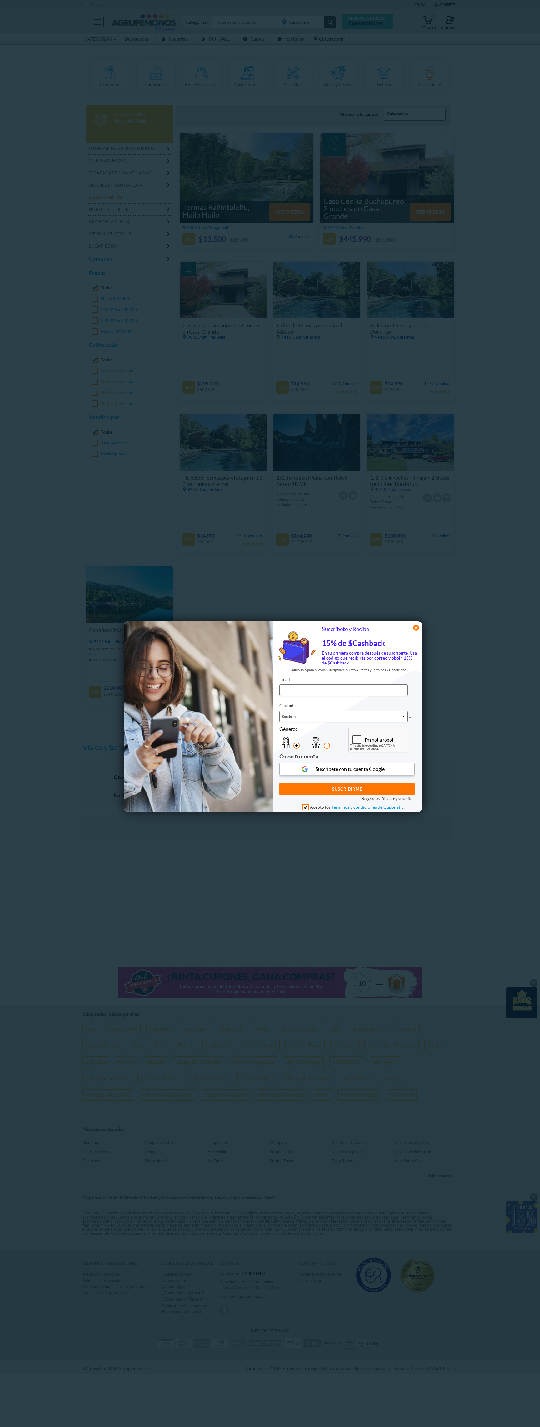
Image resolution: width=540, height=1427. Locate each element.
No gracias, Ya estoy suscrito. (387, 799)
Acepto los (357, 807)
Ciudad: (287, 705)
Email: (285, 679)
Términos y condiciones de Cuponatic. (368, 807)
